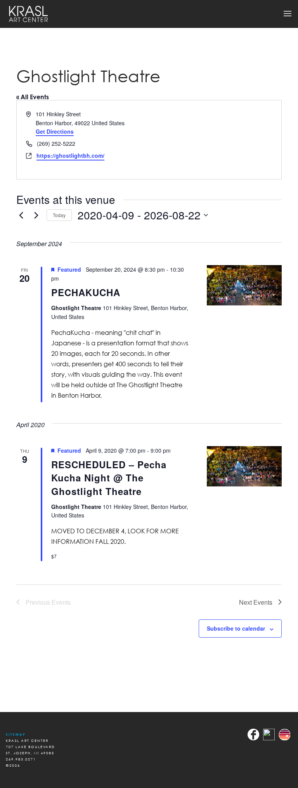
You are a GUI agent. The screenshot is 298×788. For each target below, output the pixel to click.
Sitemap (16, 734)
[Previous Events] (21, 215)
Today (59, 215)
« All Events (32, 97)
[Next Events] (36, 215)
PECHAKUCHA (85, 292)
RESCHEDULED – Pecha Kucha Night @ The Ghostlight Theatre (108, 477)
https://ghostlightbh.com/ (70, 155)
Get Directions (55, 131)
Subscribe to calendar (236, 628)
